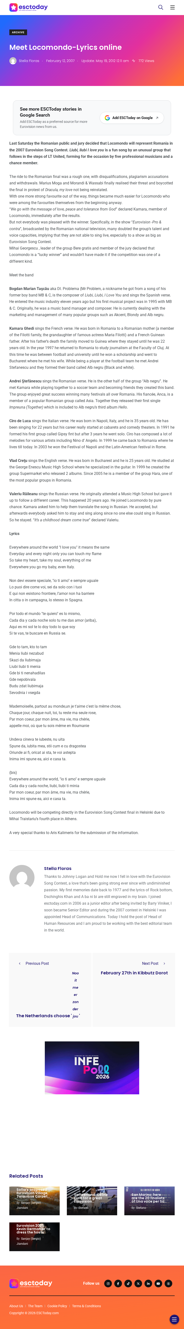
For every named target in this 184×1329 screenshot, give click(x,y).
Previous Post (37, 963)
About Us (16, 1306)
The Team (35, 1306)
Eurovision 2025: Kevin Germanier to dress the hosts (33, 1229)
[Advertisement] (92, 1135)
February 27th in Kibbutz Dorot (134, 973)
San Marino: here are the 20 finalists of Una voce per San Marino (149, 1199)
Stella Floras (57, 868)
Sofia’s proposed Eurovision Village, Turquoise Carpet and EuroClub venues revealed (32, 1196)
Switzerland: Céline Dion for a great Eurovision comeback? (91, 1199)
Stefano (84, 1208)
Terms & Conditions (86, 1306)
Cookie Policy (57, 1306)
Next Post (150, 963)
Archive (18, 32)
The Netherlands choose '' (48, 1016)
